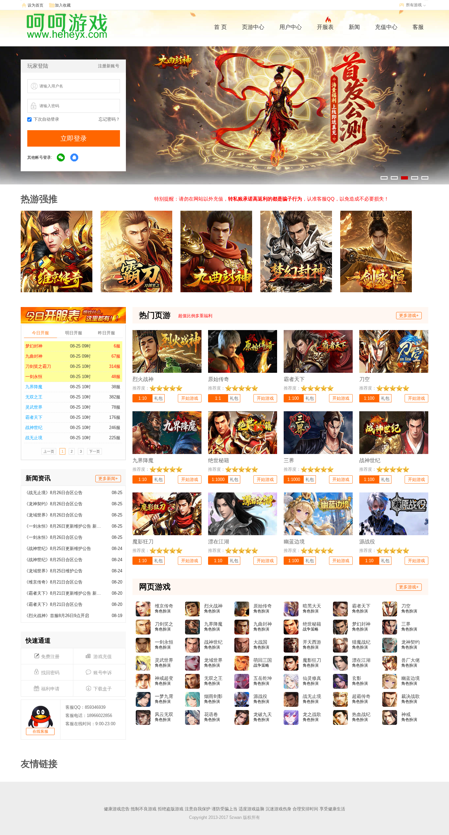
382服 (114, 396)
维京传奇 (164, 605)
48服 (115, 376)
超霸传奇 (361, 696)
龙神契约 (410, 642)
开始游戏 (189, 398)
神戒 (406, 714)
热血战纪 (361, 714)
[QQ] (74, 158)
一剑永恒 (33, 376)
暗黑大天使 (312, 606)
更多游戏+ (409, 315)
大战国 (260, 642)
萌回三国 (262, 660)
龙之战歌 (312, 714)
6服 (117, 346)
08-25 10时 (80, 366)
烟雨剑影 (213, 696)
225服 (114, 437)
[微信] (61, 158)
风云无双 (164, 714)
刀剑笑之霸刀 (38, 366)
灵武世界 (33, 407)
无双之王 (33, 396)
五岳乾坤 (262, 678)
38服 (115, 386)
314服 (114, 366)
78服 (115, 407)
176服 (114, 417)
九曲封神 (33, 356)
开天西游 (312, 642)
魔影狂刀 (312, 660)
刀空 (406, 605)
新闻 (354, 27)
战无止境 (33, 437)
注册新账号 (108, 65)
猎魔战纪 (361, 642)
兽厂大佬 (410, 660)
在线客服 (40, 731)
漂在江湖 (361, 660)
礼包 (158, 398)
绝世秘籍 (312, 624)
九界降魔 (33, 386)
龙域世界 (213, 660)
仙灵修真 (312, 678)
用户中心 (290, 27)
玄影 (356, 678)
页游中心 (253, 27)
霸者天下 (33, 417)
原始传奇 (262, 605)
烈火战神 (213, 605)
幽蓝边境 (410, 678)
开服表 (325, 27)
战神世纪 (33, 427)
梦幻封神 (33, 346)
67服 (115, 356)
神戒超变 (164, 678)
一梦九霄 (164, 696)
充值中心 (386, 27)
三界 (406, 624)
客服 (418, 27)
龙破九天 (262, 714)
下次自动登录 (46, 119)
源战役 (260, 696)
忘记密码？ (109, 119)
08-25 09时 (80, 346)
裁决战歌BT (410, 697)
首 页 (220, 27)
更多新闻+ (108, 478)
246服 (114, 427)
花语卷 (211, 714)
